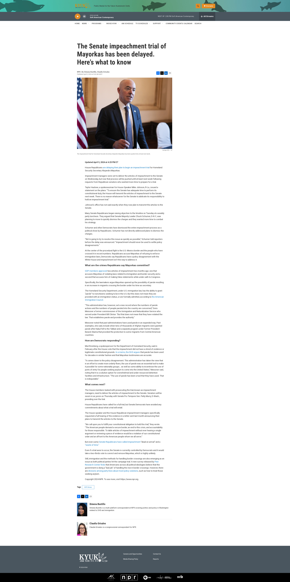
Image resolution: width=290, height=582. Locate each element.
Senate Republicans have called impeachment (120, 442)
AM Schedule (127, 23)
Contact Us (157, 554)
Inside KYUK (111, 23)
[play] (77, 16)
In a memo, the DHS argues (127, 352)
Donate (209, 6)
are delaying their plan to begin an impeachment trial (126, 167)
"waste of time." (92, 445)
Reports (156, 559)
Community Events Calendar (179, 23)
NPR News (88, 487)
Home (77, 23)
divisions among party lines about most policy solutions (113, 471)
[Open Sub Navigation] (88, 23)
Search (198, 23)
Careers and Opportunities (132, 554)
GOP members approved (96, 271)
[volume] (84, 16)
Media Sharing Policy (130, 559)
